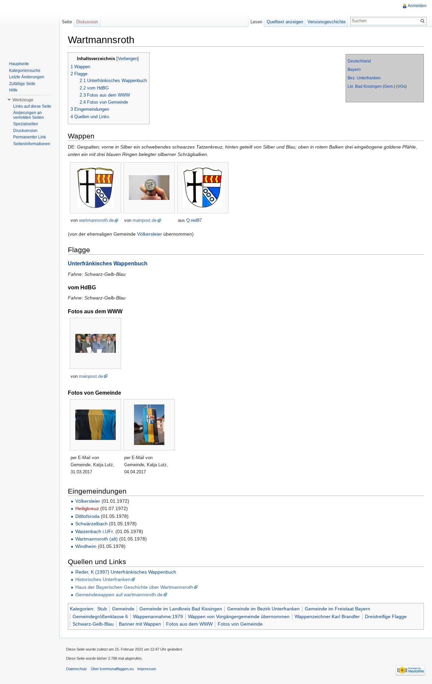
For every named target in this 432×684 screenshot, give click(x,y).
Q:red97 (194, 220)
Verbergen (127, 58)
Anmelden (417, 5)
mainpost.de (145, 220)
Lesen (256, 21)
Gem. (389, 86)
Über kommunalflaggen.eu (112, 669)
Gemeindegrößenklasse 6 (100, 616)
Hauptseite (19, 63)
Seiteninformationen (31, 143)
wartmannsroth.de (96, 220)
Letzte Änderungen (26, 77)
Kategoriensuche (24, 70)
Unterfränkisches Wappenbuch (107, 263)
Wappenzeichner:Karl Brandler (327, 616)
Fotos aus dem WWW (189, 624)
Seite (67, 21)
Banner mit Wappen (140, 624)
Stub (102, 608)
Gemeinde (123, 608)
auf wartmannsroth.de (119, 594)
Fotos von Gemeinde (240, 624)
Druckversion (25, 130)
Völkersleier (149, 234)
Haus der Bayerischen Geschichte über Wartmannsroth (134, 587)
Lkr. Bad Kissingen (365, 86)
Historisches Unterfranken (103, 579)
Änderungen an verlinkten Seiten (28, 115)
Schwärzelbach (91, 523)
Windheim (86, 546)
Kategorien (81, 608)
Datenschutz (76, 669)
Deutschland (359, 61)
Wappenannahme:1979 (158, 616)
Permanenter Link (29, 137)
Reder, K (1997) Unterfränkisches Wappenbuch (125, 572)
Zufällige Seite (22, 83)
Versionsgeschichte (326, 21)
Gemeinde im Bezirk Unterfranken (263, 608)
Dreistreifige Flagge (386, 616)
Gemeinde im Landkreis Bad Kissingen (180, 608)
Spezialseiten (25, 124)
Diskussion (87, 21)
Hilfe (13, 90)
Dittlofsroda (87, 516)
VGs (401, 86)
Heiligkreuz (87, 508)
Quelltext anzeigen (285, 21)
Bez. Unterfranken (364, 78)
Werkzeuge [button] (22, 100)
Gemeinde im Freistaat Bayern (337, 608)
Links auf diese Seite (32, 106)
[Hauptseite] (30, 27)
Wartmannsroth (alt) (96, 539)
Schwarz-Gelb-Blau (93, 624)
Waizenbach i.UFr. (94, 531)
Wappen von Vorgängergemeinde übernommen (239, 616)
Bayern (354, 69)
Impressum (146, 669)
